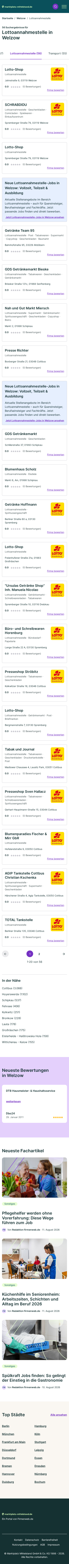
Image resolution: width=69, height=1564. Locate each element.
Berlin (5, 1426)
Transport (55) (57, 53)
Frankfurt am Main (13, 1442)
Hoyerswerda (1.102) (15, 994)
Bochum (39, 1482)
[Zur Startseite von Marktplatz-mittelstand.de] (17, 6)
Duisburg (8, 1482)
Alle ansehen (58, 1414)
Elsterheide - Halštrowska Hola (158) (25, 1036)
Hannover (8, 1474)
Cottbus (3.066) (12, 988)
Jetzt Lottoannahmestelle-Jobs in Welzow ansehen (35, 217)
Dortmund (8, 1458)
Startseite (7, 18)
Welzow (21, 18)
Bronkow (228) (11, 1018)
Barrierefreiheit (50, 1539)
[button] (55, 6)
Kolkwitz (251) (11, 1012)
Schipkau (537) (11, 1000)
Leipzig (39, 1450)
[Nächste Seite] (63, 953)
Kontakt (18, 1539)
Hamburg (40, 1426)
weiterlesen (13, 1101)
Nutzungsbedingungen (25, 1544)
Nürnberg (40, 1474)
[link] (34, 80)
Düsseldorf (9, 1450)
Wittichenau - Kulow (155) (18, 1042)
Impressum (54, 1544)
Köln (37, 1434)
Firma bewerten (55, 90)
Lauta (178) (9, 1024)
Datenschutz (32, 1539)
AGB (42, 1544)
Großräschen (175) (13, 1030)
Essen (38, 1458)
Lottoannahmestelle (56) (26, 53)
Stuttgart (40, 1442)
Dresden (39, 1466)
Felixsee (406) (11, 1006)
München (8, 1434)
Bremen (7, 1466)
